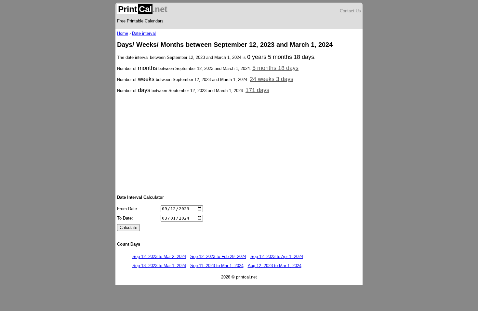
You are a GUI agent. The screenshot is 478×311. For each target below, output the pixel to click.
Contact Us (350, 10)
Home (122, 33)
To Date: (125, 218)
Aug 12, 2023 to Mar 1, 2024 (274, 265)
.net (142, 9)
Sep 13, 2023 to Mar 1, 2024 (159, 265)
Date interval (144, 33)
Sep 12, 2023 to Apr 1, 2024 (276, 256)
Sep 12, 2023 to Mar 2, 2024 (159, 256)
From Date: (127, 208)
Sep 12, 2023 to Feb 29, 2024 (218, 256)
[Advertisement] (239, 143)
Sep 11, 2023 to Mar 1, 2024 (217, 265)
